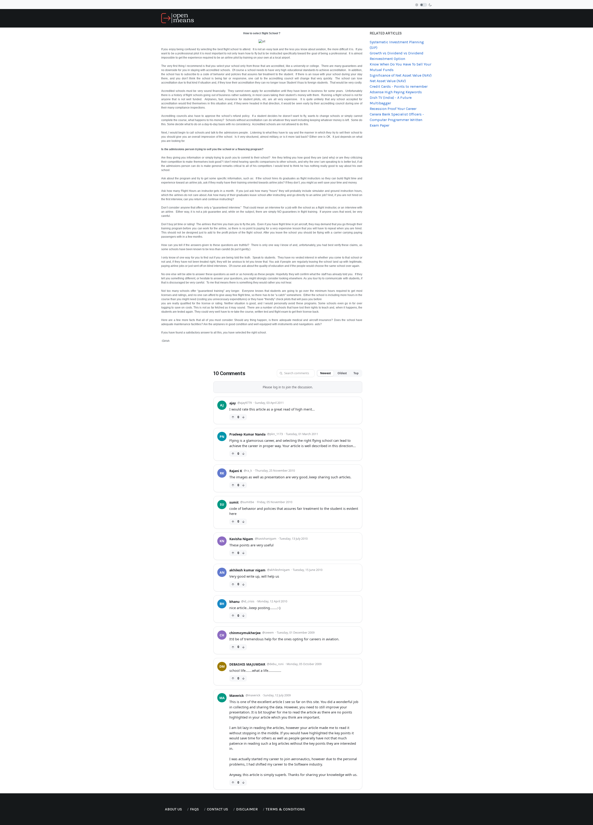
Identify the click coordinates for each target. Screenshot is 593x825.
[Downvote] (243, 417)
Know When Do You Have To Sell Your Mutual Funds (400, 67)
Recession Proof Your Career (393, 108)
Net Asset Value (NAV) (388, 81)
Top (356, 373)
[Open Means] (177, 18)
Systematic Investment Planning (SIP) (397, 45)
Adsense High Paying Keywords (396, 92)
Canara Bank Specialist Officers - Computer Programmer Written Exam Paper (397, 120)
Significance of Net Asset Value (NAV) (401, 75)
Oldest (342, 373)
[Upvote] (233, 417)
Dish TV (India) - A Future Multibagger (391, 100)
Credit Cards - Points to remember (399, 86)
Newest (325, 373)
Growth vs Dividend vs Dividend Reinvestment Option (396, 56)
